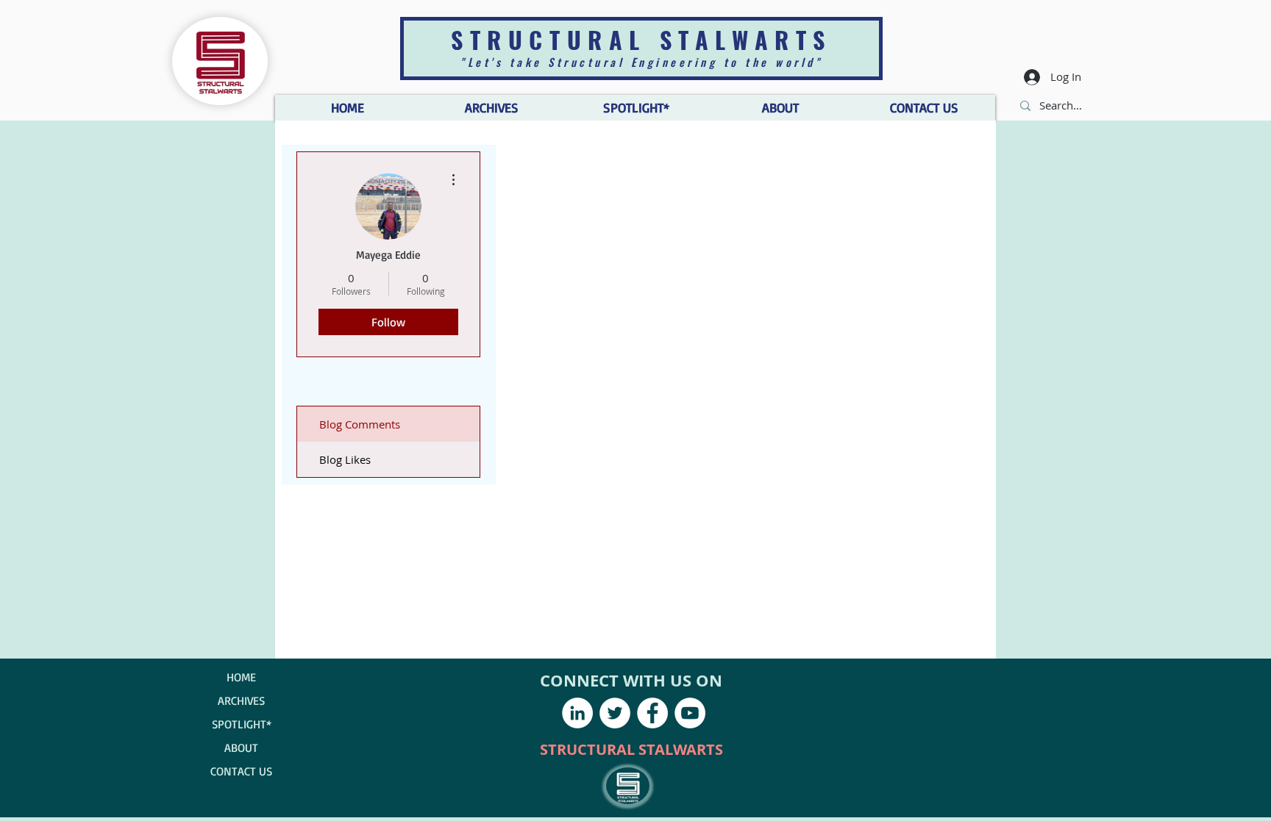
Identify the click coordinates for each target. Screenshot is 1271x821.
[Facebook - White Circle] (652, 713)
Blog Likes (345, 459)
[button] (780, 108)
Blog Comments (359, 424)
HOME (241, 677)
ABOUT (241, 747)
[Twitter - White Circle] (614, 713)
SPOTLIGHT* (241, 724)
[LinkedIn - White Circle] (577, 713)
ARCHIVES (241, 700)
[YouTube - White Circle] (689, 713)
